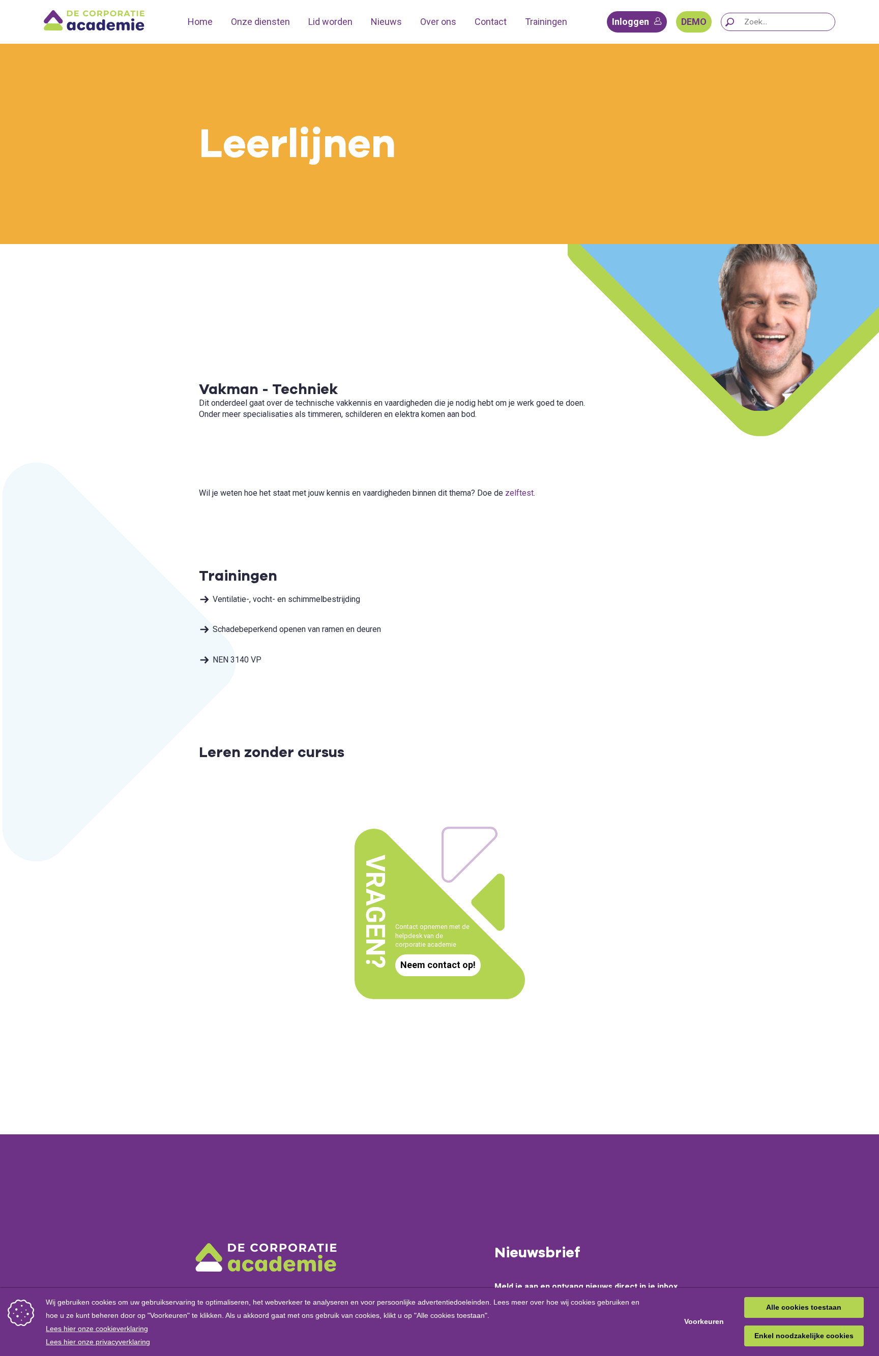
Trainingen (546, 21)
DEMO (694, 21)
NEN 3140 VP (237, 660)
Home (200, 21)
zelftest (519, 493)
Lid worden (330, 21)
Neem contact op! (438, 964)
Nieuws (386, 21)
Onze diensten (260, 21)
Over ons (438, 21)
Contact (491, 21)
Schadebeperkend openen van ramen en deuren (297, 629)
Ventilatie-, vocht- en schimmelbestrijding (286, 599)
